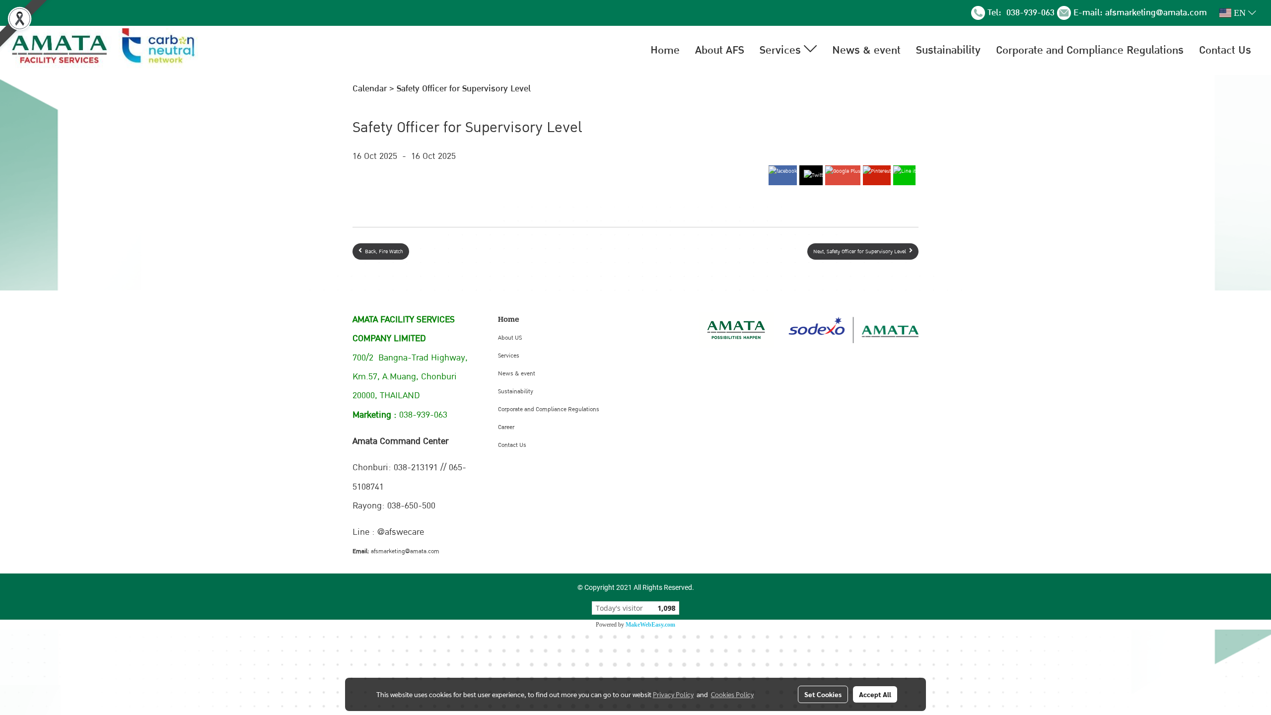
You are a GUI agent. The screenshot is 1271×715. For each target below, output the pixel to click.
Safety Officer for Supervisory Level (464, 88)
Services (782, 50)
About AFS (719, 50)
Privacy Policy (673, 694)
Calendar (370, 88)
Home (665, 50)
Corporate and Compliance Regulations (1090, 50)
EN (1239, 13)
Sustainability (948, 50)
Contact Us (1225, 50)
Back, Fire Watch (382, 251)
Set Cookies (823, 694)
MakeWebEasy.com (650, 624)
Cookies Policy (732, 694)
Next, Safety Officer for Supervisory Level (861, 251)
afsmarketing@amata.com (1156, 12)
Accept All (875, 694)
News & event (866, 50)
